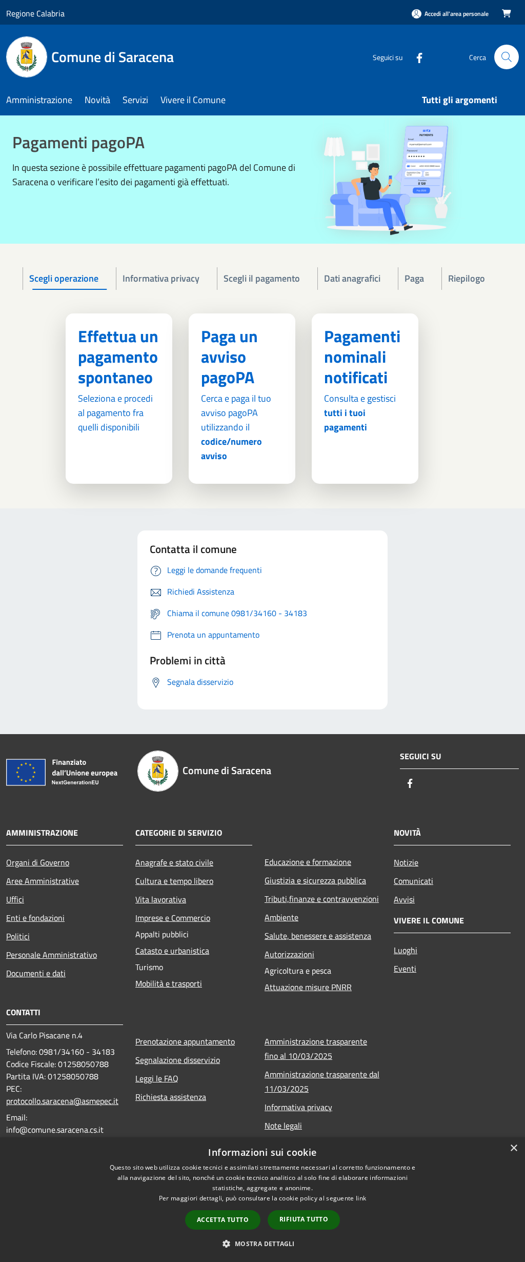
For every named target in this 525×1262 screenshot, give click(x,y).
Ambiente (281, 917)
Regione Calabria (35, 13)
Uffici (15, 899)
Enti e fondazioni (35, 918)
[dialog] (262, 1199)
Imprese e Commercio (172, 918)
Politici (18, 936)
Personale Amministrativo (51, 955)
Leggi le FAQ (156, 1078)
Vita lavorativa (160, 899)
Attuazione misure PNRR (308, 987)
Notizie (406, 862)
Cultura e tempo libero (174, 881)
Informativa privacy (298, 1107)
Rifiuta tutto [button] (303, 1219)
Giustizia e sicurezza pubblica (315, 880)
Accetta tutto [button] (223, 1219)
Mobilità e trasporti (168, 983)
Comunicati (413, 881)
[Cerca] (506, 57)
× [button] (513, 1148)
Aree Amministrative (42, 881)
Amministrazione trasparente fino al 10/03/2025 (316, 1048)
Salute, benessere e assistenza (318, 936)
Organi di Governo (37, 862)
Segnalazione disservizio (177, 1060)
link (361, 1198)
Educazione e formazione (308, 862)
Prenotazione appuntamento (185, 1041)
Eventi (405, 968)
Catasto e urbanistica (172, 950)
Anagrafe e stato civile (174, 862)
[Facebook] (415, 57)
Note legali (283, 1125)
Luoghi (405, 950)
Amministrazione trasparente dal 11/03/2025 (322, 1081)
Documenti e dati (36, 973)
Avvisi (404, 899)
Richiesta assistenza (170, 1097)
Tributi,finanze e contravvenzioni (322, 899)
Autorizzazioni (289, 954)
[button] (262, 1243)
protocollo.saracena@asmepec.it (62, 1101)
